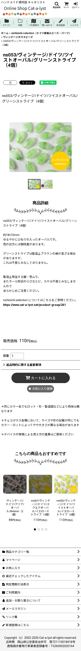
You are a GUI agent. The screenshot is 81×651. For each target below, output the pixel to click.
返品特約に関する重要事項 (23, 364)
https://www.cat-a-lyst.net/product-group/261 (34, 305)
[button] (56, 5)
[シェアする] (10, 82)
